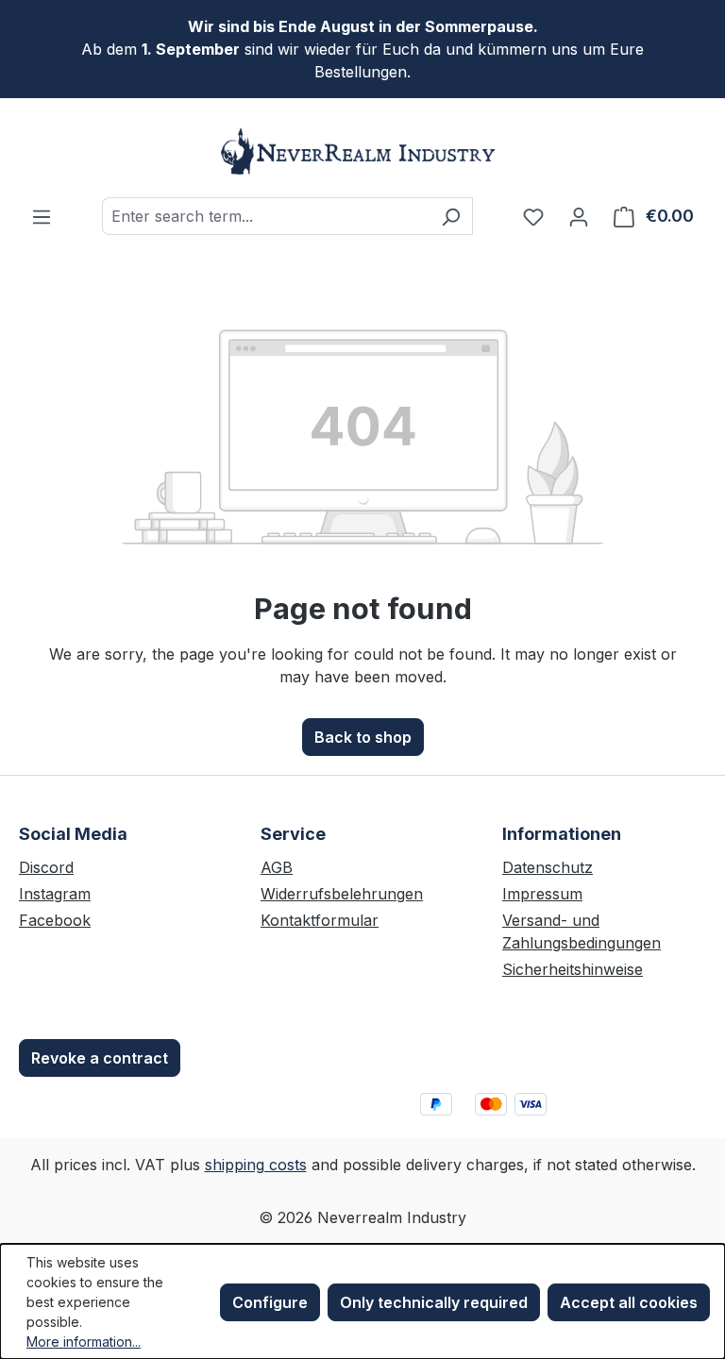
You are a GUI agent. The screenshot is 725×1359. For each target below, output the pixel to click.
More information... (83, 1342)
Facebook (55, 920)
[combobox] (266, 216)
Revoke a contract (99, 1058)
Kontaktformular (320, 920)
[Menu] (41, 216)
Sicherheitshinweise (572, 969)
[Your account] (578, 216)
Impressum (542, 893)
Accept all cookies (629, 1302)
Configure (270, 1302)
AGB (277, 867)
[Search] (451, 216)
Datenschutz (547, 867)
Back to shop (363, 737)
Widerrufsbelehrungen (342, 893)
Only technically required (434, 1302)
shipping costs (256, 1164)
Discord (46, 867)
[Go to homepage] (362, 151)
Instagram (55, 893)
